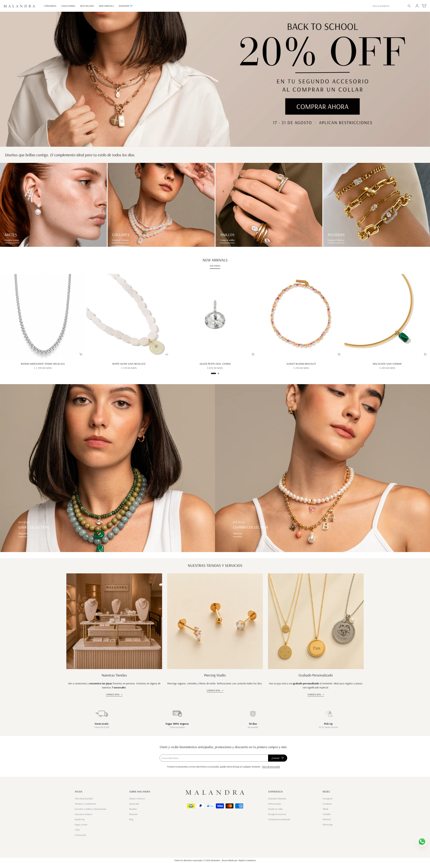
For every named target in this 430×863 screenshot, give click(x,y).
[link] (53, 205)
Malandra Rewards (277, 798)
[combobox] (388, 6)
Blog (131, 819)
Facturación (80, 834)
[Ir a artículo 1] (213, 373)
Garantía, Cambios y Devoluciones (90, 808)
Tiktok (325, 808)
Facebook (327, 803)
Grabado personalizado (279, 819)
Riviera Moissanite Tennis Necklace (43, 363)
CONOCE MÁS (112, 694)
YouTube (326, 814)
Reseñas (133, 808)
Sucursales (134, 803)
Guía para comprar (83, 814)
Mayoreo (133, 814)
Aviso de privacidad (271, 766)
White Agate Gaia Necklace (129, 363)
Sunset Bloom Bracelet (301, 363)
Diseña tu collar (275, 808)
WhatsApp (328, 824)
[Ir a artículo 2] (218, 373)
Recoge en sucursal (277, 814)
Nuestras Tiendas (114, 675)
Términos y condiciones (85, 803)
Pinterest (327, 819)
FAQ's (77, 829)
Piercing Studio (215, 675)
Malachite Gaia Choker (387, 363)
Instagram (327, 798)
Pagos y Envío (81, 824)
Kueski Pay (80, 819)
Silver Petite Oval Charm (215, 363)
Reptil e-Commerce (247, 860)
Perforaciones (274, 803)
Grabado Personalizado (316, 675)
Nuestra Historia (137, 798)
